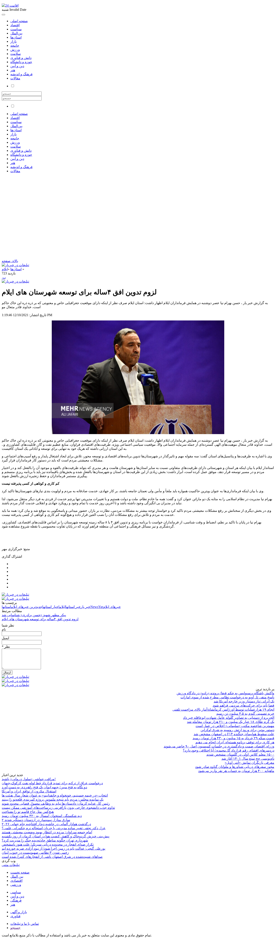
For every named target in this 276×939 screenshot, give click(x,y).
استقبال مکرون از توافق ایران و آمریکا (29, 791)
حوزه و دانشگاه (21, 62)
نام (4, 629)
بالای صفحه (10, 261)
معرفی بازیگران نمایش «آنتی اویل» (249, 762)
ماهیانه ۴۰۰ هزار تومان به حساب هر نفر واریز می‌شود (236, 771)
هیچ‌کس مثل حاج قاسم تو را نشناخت (28, 812)
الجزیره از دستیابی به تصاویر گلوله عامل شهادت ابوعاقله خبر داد (228, 717)
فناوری (15, 916)
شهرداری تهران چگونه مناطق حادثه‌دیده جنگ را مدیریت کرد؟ (45, 840)
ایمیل (5, 638)
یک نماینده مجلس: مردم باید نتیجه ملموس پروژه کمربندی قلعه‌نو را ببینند (53, 799)
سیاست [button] (16, 122)
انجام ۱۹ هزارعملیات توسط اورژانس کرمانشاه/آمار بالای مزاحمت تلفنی (223, 709)
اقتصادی (16, 880)
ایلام (5, 269)
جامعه (14, 45)
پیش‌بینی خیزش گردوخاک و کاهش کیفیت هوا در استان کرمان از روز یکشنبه (55, 836)
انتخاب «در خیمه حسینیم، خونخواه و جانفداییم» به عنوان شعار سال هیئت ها (55, 795)
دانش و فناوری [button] (20, 150)
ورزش (15, 49)
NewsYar (96, 607)
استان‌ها (16, 37)
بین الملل (16, 876)
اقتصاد (15, 25)
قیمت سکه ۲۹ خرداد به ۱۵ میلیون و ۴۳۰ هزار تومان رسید (233, 738)
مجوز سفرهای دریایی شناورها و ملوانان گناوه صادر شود (234, 767)
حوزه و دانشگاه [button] (21, 154)
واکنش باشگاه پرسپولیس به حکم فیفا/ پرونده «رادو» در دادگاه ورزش (225, 693)
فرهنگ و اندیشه (21, 74)
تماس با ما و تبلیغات (24, 923)
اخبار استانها (51, 607)
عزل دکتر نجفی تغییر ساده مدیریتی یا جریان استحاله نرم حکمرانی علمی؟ (54, 828)
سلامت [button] (15, 146)
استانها (6, 607)
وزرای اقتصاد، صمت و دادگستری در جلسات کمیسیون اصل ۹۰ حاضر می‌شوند (219, 746)
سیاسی (15, 892)
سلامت (15, 54)
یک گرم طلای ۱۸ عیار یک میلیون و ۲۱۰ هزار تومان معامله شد (230, 722)
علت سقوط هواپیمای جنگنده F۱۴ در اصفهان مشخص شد (234, 734)
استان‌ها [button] (16, 130)
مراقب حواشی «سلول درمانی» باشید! (29, 779)
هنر (12, 70)
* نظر (6, 646)
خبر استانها (73, 607)
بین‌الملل (16, 33)
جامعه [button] (14, 138)
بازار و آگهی (18, 912)
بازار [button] (13, 134)
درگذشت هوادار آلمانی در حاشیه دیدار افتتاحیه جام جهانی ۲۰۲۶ (46, 824)
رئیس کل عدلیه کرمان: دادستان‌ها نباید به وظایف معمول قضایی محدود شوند (56, 803)
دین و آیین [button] (17, 159)
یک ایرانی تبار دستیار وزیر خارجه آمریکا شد (244, 701)
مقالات (15, 78)
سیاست (16, 29)
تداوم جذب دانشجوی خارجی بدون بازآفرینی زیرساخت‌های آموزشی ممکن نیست (58, 807)
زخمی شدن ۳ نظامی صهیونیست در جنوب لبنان (35, 852)
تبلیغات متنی (11, 865)
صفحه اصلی (19, 21)
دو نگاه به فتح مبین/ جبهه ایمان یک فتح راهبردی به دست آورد (44, 787)
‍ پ (4, 277)
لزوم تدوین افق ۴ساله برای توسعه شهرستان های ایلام (40, 619)
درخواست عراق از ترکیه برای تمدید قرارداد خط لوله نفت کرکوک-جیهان (52, 783)
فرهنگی (16, 900)
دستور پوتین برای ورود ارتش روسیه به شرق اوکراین (237, 730)
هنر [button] (12, 163)
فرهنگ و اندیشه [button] (21, 167)
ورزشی (15, 884)
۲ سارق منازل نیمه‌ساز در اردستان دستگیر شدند (36, 820)
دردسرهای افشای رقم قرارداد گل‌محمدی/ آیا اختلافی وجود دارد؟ (228, 750)
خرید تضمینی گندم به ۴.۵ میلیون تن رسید (245, 713)
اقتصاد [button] (15, 118)
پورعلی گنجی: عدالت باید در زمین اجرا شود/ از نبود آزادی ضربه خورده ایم (53, 848)
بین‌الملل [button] (16, 126)
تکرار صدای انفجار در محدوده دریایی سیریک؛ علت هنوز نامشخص (48, 844)
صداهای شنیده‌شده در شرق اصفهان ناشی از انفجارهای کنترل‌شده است (52, 857)
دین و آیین (17, 66)
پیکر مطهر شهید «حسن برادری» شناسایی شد (34, 615)
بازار (13, 41)
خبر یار (85, 607)
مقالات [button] (15, 171)
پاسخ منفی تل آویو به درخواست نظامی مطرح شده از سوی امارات (227, 697)
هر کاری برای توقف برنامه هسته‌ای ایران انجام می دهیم (234, 742)
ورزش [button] (15, 142)
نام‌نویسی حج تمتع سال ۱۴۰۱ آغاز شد (247, 758)
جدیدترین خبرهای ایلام (26, 607)
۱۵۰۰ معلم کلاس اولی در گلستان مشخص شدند (240, 754)
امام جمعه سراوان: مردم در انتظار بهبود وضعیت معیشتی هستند (47, 832)
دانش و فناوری (20, 58)
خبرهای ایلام (112, 607)
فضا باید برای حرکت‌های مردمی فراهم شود (243, 705)
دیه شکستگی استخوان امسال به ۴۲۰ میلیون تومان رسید (42, 816)
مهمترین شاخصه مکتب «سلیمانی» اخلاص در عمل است (235, 726)
